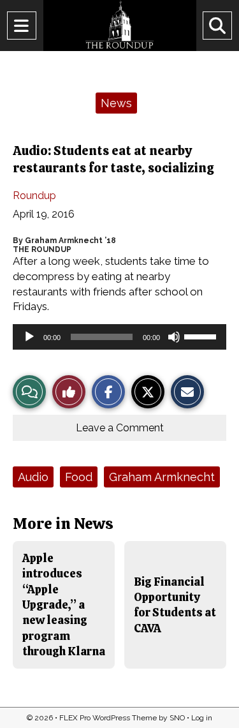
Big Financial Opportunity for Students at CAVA (175, 604)
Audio (33, 477)
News (116, 103)
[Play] (29, 337)
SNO (177, 717)
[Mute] (174, 337)
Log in (201, 717)
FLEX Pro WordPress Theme (108, 717)
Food (78, 477)
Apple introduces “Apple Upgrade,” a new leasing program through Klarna (63, 604)
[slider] (202, 335)
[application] (119, 337)
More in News (63, 523)
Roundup (34, 195)
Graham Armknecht (162, 477)
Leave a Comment (120, 428)
